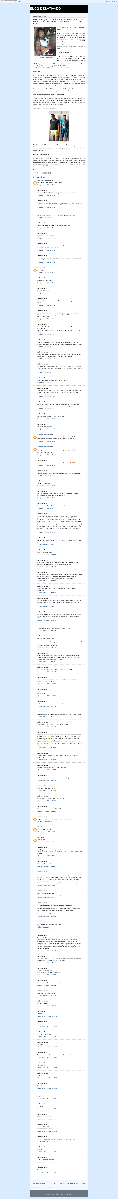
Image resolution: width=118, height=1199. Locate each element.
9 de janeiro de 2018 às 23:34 (46, 508)
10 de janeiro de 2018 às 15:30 (46, 747)
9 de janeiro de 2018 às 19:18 (46, 207)
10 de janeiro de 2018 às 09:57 (46, 661)
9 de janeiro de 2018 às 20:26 (46, 262)
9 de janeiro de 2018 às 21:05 (46, 319)
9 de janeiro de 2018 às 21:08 (46, 334)
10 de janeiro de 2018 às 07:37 (46, 606)
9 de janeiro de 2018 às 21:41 (46, 396)
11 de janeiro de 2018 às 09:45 (46, 831)
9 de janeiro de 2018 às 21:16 (46, 358)
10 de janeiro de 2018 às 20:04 (46, 780)
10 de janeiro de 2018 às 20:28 (46, 811)
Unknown (40, 267)
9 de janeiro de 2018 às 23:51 (46, 532)
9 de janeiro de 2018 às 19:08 (46, 195)
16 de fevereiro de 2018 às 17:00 (47, 1162)
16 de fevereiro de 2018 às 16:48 (47, 1016)
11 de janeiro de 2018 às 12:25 (46, 866)
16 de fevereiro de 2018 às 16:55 (47, 1067)
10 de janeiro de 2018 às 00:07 (46, 544)
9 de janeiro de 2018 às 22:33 (46, 475)
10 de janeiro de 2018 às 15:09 (46, 726)
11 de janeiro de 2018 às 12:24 (46, 856)
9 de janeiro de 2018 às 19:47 (46, 250)
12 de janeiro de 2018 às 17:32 (46, 950)
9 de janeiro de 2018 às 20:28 (46, 272)
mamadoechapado (43, 434)
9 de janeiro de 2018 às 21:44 (46, 408)
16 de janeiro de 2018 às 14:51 (46, 985)
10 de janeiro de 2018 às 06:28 (46, 566)
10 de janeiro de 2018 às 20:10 (46, 790)
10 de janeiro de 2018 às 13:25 (46, 706)
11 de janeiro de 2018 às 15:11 (46, 885)
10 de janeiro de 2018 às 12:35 (46, 696)
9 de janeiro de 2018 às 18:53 (46, 185)
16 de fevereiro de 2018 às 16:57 (47, 1109)
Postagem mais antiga (76, 1183)
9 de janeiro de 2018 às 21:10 (46, 346)
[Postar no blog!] (45, 173)
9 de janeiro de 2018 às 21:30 (46, 382)
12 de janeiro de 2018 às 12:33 (46, 930)
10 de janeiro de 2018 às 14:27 (46, 716)
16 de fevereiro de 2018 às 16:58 (47, 1131)
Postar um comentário (42, 1176)
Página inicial (59, 1183)
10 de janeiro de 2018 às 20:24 (46, 801)
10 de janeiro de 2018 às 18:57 (46, 770)
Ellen (39, 827)
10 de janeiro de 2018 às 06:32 (46, 580)
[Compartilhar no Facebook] (49, 173)
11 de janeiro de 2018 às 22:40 (46, 897)
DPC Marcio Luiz (42, 180)
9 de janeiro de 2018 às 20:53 (46, 293)
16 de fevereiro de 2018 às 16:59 (47, 1141)
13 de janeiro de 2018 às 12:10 (46, 975)
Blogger (70, 1194)
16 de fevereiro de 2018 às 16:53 (47, 1047)
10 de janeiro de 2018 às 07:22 (46, 592)
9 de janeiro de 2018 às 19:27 (46, 228)
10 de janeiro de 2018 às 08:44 (46, 620)
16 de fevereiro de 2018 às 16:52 (47, 1026)
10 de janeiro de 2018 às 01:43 (46, 554)
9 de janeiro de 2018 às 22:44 (46, 498)
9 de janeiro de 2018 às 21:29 (46, 372)
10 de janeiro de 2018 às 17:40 (46, 759)
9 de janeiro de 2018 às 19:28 (46, 238)
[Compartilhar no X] (47, 173)
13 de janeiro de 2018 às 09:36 (46, 962)
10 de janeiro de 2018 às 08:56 (46, 630)
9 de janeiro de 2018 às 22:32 (46, 465)
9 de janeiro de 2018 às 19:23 (46, 217)
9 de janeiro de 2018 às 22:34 (46, 485)
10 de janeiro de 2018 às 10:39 (46, 684)
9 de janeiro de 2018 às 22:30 (46, 455)
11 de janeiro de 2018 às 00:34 (46, 821)
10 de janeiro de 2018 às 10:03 (46, 672)
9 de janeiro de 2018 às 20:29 (46, 282)
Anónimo (40, 816)
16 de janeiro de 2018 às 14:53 (46, 995)
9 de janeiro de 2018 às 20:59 (46, 305)
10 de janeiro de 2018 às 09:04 (46, 647)
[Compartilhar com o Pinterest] (50, 173)
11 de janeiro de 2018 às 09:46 (46, 842)
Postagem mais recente (42, 1183)
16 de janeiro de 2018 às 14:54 (46, 1005)
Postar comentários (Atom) (46, 1187)
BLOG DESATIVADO (45, 8)
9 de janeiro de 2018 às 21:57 (46, 429)
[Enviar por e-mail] (43, 173)
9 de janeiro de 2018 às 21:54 (46, 418)
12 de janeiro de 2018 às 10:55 (46, 916)
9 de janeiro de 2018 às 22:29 (46, 441)
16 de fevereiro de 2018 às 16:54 (47, 1057)
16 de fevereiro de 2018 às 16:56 (47, 1088)
